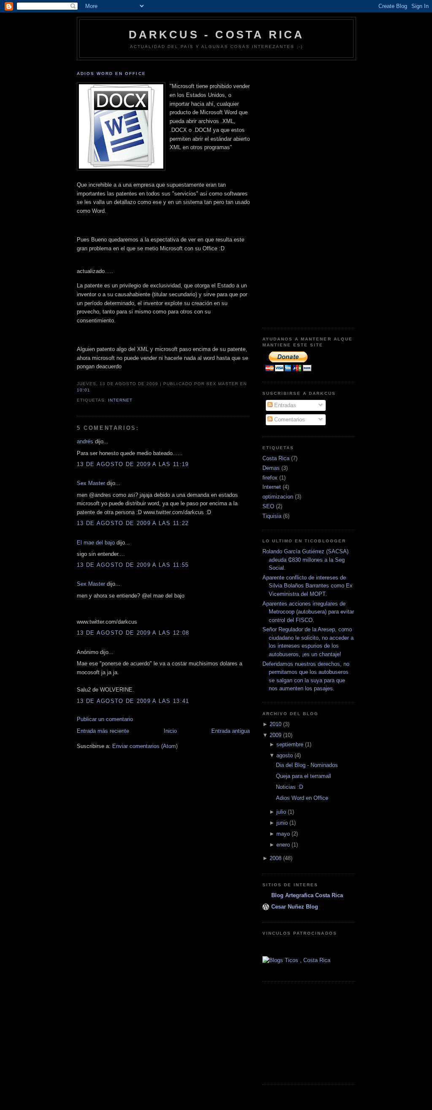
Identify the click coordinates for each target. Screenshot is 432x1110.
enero (283, 845)
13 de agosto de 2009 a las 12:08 (133, 633)
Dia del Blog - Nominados (307, 765)
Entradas (284, 405)
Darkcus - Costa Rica (217, 34)
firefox (270, 478)
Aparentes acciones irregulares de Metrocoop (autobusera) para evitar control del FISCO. (308, 612)
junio (282, 823)
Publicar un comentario (105, 719)
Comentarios (289, 419)
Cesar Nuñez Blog (294, 907)
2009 (275, 735)
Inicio (170, 731)
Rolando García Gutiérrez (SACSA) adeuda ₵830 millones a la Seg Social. (305, 559)
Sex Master (91, 483)
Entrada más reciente (103, 731)
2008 (275, 858)
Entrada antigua (230, 731)
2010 (275, 724)
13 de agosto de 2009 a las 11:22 (133, 523)
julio (281, 812)
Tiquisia (271, 516)
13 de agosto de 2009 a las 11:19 (133, 464)
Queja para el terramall (303, 776)
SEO (268, 506)
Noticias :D (289, 787)
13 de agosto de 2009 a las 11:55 (133, 565)
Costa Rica (275, 458)
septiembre (289, 744)
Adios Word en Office (111, 73)
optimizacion (277, 496)
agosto (284, 755)
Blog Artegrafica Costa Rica (307, 895)
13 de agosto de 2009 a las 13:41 (133, 701)
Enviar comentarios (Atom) (145, 746)
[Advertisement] (296, 190)
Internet (120, 400)
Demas (271, 468)
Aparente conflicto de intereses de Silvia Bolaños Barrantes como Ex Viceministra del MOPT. (307, 585)
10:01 (83, 390)
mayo (283, 834)
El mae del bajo (96, 542)
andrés (85, 441)
